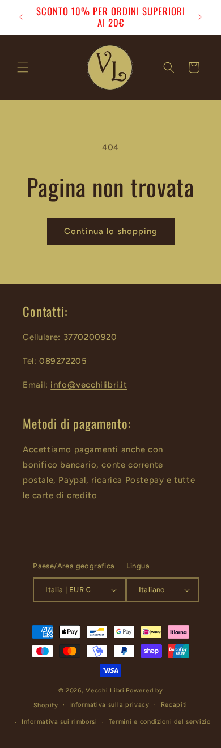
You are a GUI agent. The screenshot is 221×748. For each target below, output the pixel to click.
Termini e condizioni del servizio (160, 721)
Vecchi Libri (105, 690)
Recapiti (174, 704)
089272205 (63, 361)
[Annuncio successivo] (200, 17)
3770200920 (90, 337)
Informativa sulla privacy (109, 704)
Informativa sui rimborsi (59, 721)
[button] (22, 67)
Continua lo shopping (111, 231)
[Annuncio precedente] (20, 17)
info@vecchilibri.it (88, 385)
